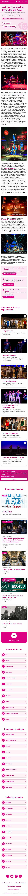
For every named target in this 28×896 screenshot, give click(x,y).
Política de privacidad (20, 882)
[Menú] (26, 1)
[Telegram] (11, 876)
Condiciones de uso (7, 882)
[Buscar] (19, 1)
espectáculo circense (19, 94)
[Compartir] (22, 1)
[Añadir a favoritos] (25, 33)
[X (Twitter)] (20, 876)
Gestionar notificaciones (14, 886)
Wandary (8, 893)
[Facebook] (16, 876)
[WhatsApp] (7, 876)
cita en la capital (10, 168)
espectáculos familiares (8, 219)
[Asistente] (16, 1)
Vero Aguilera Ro (16, 15)
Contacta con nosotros (14, 889)
